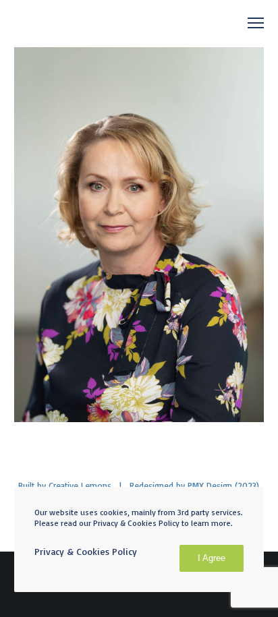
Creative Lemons (80, 485)
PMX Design (210, 485)
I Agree (211, 558)
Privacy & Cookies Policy (85, 551)
